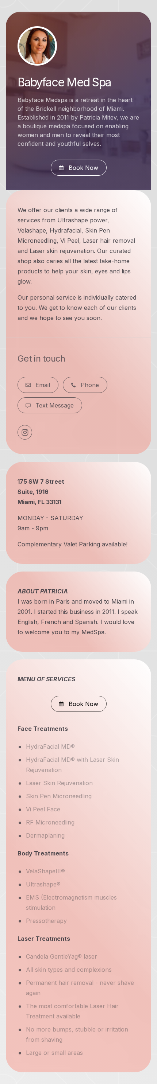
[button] (79, 168)
